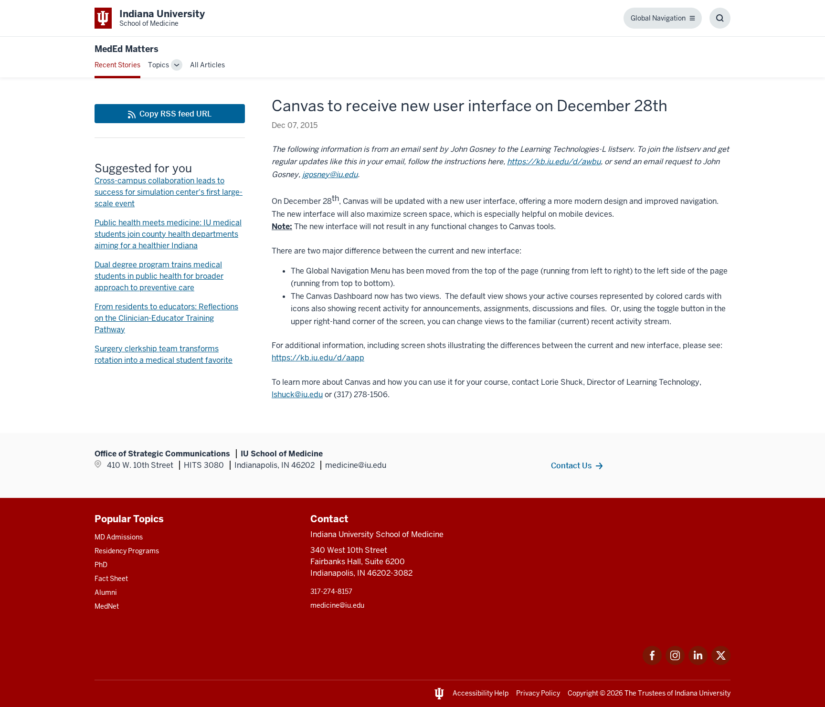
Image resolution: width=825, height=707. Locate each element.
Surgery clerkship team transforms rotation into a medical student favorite (164, 354)
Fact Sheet (111, 578)
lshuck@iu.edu (297, 395)
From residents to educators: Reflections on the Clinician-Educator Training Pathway (166, 318)
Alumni (106, 592)
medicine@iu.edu (337, 605)
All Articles (207, 65)
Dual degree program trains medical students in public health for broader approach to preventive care (159, 276)
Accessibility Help (480, 693)
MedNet (107, 606)
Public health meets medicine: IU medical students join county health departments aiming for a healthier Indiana (168, 234)
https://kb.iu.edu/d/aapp (318, 358)
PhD (101, 564)
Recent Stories (117, 65)
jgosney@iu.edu (330, 174)
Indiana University (702, 693)
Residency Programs (127, 551)
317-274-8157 (331, 591)
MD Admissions (119, 537)
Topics (158, 65)
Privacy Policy (538, 693)
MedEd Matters (127, 48)
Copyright (583, 693)
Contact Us (571, 465)
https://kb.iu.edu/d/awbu (554, 162)
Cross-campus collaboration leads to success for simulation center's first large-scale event (169, 192)
